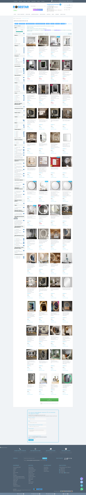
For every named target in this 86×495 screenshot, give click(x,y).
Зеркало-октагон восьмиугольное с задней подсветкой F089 (30, 386)
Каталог (15, 14)
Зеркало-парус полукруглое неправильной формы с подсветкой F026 (54, 145)
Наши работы (33, 1)
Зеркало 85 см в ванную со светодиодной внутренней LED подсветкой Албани (55, 96)
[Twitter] (64, 10)
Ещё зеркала (48, 14)
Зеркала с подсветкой (20, 14)
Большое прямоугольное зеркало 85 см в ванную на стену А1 (30, 48)
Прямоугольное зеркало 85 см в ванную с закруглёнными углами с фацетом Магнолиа (67, 265)
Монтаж (28, 1)
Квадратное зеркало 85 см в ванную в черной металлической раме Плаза (66, 145)
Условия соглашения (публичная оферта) (18, 476)
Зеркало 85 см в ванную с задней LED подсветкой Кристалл (66, 72)
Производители (15, 484)
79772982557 (50, 7)
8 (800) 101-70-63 (50, 8)
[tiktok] (67, 10)
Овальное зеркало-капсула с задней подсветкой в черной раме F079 (31, 241)
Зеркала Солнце (31, 472)
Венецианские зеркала (32, 471)
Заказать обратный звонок (38, 8)
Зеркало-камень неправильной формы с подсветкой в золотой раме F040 (31, 145)
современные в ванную (30, 23)
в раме (48, 23)
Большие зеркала (31, 467)
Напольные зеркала (31, 468)
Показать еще (49, 400)
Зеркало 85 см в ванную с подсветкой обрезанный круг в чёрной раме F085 (55, 338)
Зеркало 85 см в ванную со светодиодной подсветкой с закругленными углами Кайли (67, 96)
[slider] (15, 31)
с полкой (62, 23)
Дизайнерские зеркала (34, 14)
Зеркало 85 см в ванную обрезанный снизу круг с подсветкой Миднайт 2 (66, 313)
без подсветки (22, 23)
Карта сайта (14, 483)
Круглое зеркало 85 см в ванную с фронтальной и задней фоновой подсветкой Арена (67, 217)
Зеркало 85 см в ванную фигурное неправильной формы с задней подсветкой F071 (43, 362)
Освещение (57, 14)
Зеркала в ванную (42, 14)
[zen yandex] (66, 10)
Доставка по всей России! (57, 1)
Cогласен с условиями (32, 438)
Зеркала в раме (28, 14)
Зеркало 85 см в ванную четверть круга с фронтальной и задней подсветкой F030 (43, 120)
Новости (38, 1)
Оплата (24, 1)
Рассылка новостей (46, 471)
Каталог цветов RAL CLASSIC (17, 467)
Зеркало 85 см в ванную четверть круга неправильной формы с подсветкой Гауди (67, 362)
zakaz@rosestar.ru (51, 9)
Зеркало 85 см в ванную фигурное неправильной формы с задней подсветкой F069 (31, 120)
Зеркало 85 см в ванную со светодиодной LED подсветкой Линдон (31, 362)
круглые (52, 23)
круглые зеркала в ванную (40, 23)
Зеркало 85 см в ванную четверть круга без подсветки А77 (55, 362)
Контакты (42, 1)
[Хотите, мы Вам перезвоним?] (81, 485)
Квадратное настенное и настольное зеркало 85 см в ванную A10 (42, 386)
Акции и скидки (31, 483)
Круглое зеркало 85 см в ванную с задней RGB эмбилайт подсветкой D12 (67, 386)
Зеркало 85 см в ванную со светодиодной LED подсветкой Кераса (43, 96)
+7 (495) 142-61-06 (51, 6)
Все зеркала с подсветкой (32, 476)
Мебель (53, 14)
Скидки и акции (62, 14)
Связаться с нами (15, 479)
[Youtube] (69, 8)
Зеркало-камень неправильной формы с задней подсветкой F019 (55, 120)
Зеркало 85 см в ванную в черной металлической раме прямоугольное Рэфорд (55, 48)
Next (66, 23)
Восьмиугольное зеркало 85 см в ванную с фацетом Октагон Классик (55, 289)
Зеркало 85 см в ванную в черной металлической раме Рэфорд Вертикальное (66, 48)
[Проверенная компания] (3, 447)
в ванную (57, 23)
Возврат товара (15, 480)
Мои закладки (46, 469)
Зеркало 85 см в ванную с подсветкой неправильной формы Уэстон (30, 96)
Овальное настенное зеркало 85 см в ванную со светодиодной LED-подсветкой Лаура (43, 241)
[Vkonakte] (66, 8)
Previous (14, 23)
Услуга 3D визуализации (38, 9)
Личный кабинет (46, 467)
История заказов (46, 468)
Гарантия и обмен (15, 472)
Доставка (20, 1)
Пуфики (30, 480)
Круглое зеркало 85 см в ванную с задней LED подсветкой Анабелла (43, 217)
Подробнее (15, 218)
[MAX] (81, 478)
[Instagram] (64, 8)
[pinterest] (69, 10)
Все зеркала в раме (31, 475)
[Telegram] (68, 8)
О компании (15, 1)
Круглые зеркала (31, 479)
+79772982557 (55, 7)
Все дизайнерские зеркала (32, 469)
